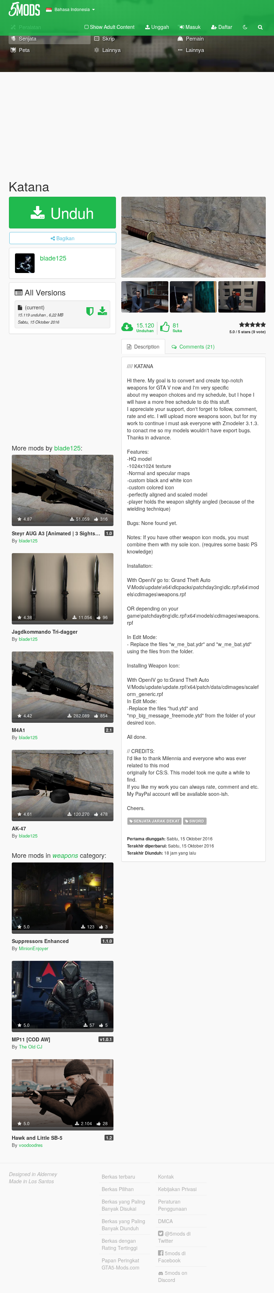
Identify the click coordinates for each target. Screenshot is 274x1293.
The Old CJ (30, 1046)
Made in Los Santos (31, 1181)
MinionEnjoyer (33, 948)
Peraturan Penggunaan (172, 1205)
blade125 (53, 257)
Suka (177, 331)
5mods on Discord (172, 1276)
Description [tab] (145, 346)
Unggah (159, 26)
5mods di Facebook (172, 1257)
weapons (65, 855)
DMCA (165, 1221)
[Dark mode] (245, 27)
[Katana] (193, 237)
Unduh (70, 212)
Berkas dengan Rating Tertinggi (119, 1244)
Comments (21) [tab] (196, 346)
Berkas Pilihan (118, 1188)
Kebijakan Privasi (177, 1188)
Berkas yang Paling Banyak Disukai (123, 1205)
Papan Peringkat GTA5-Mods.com (120, 1264)
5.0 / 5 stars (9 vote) (247, 332)
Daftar (224, 26)
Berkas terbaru (118, 1176)
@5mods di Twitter (174, 1237)
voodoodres (31, 1145)
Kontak (166, 1176)
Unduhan (145, 331)
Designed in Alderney (33, 1174)
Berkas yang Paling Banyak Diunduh (123, 1224)
